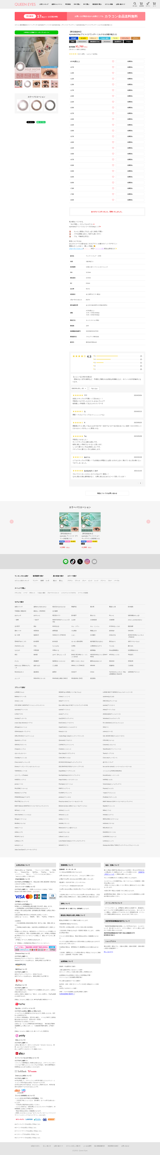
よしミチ (17, 678)
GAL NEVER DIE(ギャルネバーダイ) (113, 736)
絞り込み (135, 6)
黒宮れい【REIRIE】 (40, 611)
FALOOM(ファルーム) (21, 788)
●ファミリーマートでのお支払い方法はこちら (28, 1131)
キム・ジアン (75, 626)
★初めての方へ (35, 1146)
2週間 (42, 580)
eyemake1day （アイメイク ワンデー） (63, 25)
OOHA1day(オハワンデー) (22, 731)
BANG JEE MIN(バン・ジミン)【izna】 (79, 655)
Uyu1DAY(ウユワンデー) (66, 718)
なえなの (17, 650)
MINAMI (92, 665)
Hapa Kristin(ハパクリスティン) (68, 779)
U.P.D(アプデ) (19, 714)
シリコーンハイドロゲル (68, 593)
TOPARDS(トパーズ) (21, 771)
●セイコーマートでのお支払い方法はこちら (27, 1137)
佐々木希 (17, 635)
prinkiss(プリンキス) (65, 797)
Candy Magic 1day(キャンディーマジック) (71, 736)
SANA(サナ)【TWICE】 (59, 635)
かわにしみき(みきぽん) (135, 620)
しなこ (73, 635)
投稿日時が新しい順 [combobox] (78, 388)
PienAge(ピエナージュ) (66, 784)
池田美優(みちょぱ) (133, 615)
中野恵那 (36, 650)
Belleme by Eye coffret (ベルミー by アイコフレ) (73, 806)
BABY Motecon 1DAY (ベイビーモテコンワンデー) (117, 801)
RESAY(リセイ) (19, 836)
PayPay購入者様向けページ (44, 999)
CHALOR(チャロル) (64, 757)
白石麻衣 (92, 635)
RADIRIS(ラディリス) (109, 832)
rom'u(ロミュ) (19, 845)
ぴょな (17, 661)
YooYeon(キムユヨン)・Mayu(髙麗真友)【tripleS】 (117, 673)
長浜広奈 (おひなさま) (58, 606)
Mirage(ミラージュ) (20, 819)
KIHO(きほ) (55, 626)
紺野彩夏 (55, 630)
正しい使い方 (47, 1146)
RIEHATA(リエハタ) (39, 678)
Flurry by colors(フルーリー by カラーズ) (71, 801)
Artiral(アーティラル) (109, 709)
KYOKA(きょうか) (114, 626)
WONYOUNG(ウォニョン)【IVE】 (60, 621)
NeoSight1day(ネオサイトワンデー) (69, 775)
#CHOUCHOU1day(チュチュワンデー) (70, 762)
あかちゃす (18, 615)
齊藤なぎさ (93, 630)
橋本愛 (36, 654)
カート (154, 6)
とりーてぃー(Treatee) (21, 775)
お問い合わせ (125, 1146)
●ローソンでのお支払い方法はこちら (25, 1127)
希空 (16, 654)
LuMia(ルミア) (19, 841)
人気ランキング (43, 4)
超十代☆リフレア (108, 762)
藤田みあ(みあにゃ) (96, 661)
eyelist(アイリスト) (64, 709)
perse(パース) (19, 784)
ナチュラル (18, 593)
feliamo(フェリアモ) (20, 793)
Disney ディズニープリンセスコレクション (27, 766)
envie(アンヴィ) (63, 714)
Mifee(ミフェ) (107, 810)
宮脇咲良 (111, 665)
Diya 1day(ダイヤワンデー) (67, 753)
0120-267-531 (70, 882)
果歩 (35, 626)
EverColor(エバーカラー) (66, 723)
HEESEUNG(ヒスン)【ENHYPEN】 (98, 655)
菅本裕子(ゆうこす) (20, 641)
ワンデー (35, 580)
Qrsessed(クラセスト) (65, 740)
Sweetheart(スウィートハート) (112, 749)
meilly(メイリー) (63, 819)
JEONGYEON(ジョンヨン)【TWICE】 (136, 636)
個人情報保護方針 (99, 1146)
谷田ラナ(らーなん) (133, 641)
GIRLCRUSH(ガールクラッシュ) (24, 736)
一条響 (17, 620)
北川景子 (17, 626)
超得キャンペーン (57, 4)
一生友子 (36, 620)
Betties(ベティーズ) (20, 696)
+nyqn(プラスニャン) (109, 793)
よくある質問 (87, 1146)
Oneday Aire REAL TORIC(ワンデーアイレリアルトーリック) (121, 845)
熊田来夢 (130, 626)
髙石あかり (112, 641)
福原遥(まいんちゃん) (58, 661)
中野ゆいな (55, 650)
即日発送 (68, 4)
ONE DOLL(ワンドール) (110, 701)
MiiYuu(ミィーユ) (20, 810)
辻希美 (73, 646)
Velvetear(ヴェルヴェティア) (111, 718)
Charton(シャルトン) (65, 749)
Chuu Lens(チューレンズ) (22, 762)
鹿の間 (92, 606)
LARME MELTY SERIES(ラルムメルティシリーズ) (117, 692)
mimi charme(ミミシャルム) (23, 814)
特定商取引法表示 (113, 1146)
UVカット (32, 593)
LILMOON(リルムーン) (109, 836)
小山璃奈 (74, 630)
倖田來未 (36, 630)
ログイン (148, 6)
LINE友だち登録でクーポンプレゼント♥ (36, 32)
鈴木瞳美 (130, 606)
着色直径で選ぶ (97, 4)
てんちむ (111, 646)
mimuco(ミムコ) (63, 814)
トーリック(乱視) (83, 593)
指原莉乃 (36, 635)
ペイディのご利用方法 (42, 1031)
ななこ (73, 650)
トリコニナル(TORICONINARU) (112, 771)
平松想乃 (130, 654)
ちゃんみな (55, 646)
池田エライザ (19, 606)
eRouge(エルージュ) (21, 727)
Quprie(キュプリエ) (20, 740)
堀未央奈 (111, 661)
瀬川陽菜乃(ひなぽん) (96, 641)
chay (35, 646)
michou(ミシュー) (64, 810)
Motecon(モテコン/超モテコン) (68, 827)
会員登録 (141, 6)
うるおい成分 (41, 593)
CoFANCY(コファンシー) (66, 744)
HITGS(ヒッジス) (114, 654)
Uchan (92, 672)
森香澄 (54, 672)
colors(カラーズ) (108, 731)
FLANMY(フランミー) (65, 793)
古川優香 (55, 611)
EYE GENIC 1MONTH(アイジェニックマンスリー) (29, 705)
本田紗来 (130, 661)
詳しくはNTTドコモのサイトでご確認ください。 (29, 1049)
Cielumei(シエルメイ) (109, 744)
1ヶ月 (47, 580)
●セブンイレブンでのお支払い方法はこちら (27, 1124)
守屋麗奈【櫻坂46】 (21, 611)
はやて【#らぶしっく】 (59, 654)
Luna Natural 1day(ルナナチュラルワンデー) (72, 841)
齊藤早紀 (74, 606)
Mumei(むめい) (19, 672)
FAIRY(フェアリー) (64, 788)
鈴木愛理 (36, 641)
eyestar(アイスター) (109, 705)
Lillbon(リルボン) (64, 836)
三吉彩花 (130, 665)
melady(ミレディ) (108, 814)
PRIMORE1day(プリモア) (22, 797)
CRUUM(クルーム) (108, 740)
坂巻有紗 (111, 630)
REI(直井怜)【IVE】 (77, 678)
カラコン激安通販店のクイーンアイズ (26, 25)
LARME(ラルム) (19, 692)
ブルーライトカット (53, 593)
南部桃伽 (92, 650)
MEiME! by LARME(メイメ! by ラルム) (70, 692)
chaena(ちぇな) (19, 646)
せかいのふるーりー (20, 753)
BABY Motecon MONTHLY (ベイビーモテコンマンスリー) (31, 806)
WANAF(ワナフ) (63, 845)
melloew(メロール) (108, 823)
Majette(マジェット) (109, 806)
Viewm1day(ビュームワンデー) (112, 784)
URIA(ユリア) (19, 832)
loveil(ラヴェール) (64, 832)
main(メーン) (18, 827)
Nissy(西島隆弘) (114, 650)
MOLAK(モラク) (107, 827)
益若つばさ (37, 665)
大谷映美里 (93, 620)
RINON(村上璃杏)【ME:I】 (60, 678)
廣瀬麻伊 (36, 661)
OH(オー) (105, 727)
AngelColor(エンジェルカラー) (68, 727)
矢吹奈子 (74, 672)
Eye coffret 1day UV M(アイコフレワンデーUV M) (73, 705)
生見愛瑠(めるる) (133, 650)
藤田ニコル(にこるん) (77, 661)
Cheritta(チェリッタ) (21, 757)
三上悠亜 (55, 665)
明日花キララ (56, 615)
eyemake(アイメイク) (44, 25)
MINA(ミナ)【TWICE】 (78, 665)
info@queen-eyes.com (76, 886)
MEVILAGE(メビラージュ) (110, 819)
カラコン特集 (109, 4)
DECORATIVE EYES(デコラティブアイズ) (71, 766)
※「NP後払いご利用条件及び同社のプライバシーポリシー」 (33, 943)
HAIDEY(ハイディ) (20, 779)
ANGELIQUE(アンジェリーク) (111, 714)
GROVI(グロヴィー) (20, 744)
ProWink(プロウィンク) (110, 797)
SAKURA (130, 630)
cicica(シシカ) (19, 701)
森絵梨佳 (36, 672)
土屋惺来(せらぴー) (96, 646)
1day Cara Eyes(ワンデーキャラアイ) (26, 849)
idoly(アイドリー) (64, 701)
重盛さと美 (112, 606)
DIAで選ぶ (77, 4)
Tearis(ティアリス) (108, 753)
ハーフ (25, 593)
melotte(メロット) (64, 823)
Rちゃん (111, 615)
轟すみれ (130, 646)
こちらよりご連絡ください (87, 875)
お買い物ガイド (120, 4)
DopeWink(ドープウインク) (67, 771)
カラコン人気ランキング (22, 580)
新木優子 (74, 615)
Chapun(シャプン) (20, 749)
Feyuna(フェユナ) (108, 788)
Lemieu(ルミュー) (108, 841)
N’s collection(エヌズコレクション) (113, 723)
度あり (55, 580)
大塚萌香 (111, 620)
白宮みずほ (112, 635)
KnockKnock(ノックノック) (111, 775)
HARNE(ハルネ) (107, 779)
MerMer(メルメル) (20, 823)
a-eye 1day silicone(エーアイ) (23, 723)
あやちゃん (37, 615)
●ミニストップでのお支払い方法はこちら (27, 1134)
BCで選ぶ (86, 4)
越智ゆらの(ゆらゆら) (40, 606)
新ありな (92, 615)
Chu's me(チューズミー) (110, 757)
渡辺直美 (92, 678)
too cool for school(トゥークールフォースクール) (117, 766)
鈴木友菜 (55, 641)
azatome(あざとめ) (108, 696)
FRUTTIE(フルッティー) (22, 801)
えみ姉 (73, 620)
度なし (61, 580)
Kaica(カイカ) (63, 731)
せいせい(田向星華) (77, 641)
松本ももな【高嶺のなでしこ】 (22, 666)
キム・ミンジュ (94, 626)
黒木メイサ (18, 630)
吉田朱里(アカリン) (133, 672)
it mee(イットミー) (64, 696)
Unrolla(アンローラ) (20, 718)
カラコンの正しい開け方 (73, 1146)
